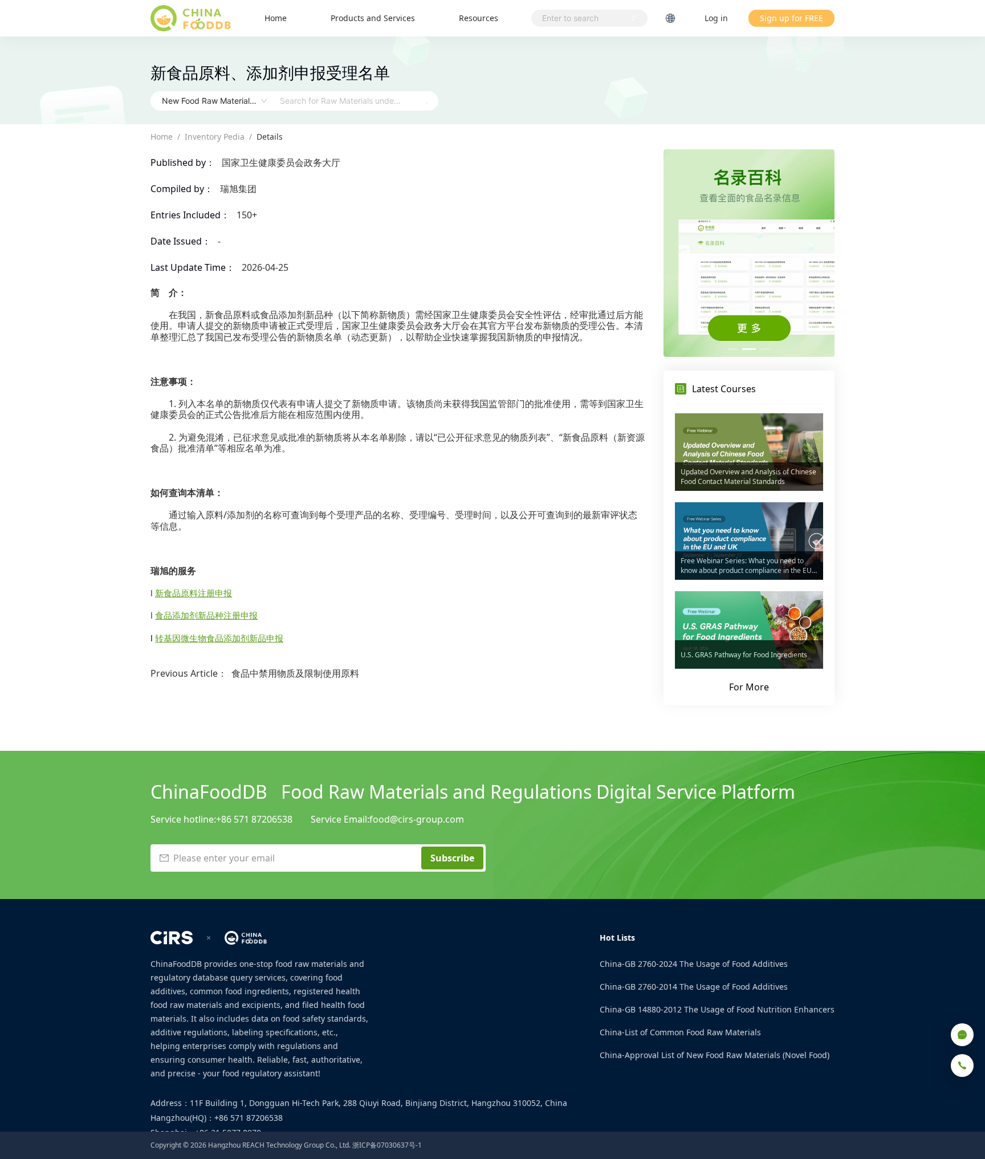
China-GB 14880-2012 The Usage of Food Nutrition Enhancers (717, 1009)
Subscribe (452, 858)
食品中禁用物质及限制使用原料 (295, 673)
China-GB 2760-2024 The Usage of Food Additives (694, 963)
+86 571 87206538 (254, 819)
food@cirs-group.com (416, 819)
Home (275, 18)
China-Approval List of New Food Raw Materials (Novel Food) (714, 1055)
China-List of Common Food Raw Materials (680, 1032)
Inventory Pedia (215, 136)
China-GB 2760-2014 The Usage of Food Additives (694, 986)
